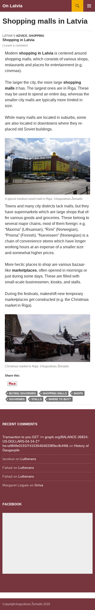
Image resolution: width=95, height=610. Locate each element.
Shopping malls (55, 393)
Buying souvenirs (22, 393)
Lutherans (28, 459)
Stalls (36, 399)
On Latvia (12, 5)
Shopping (36, 35)
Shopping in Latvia (18, 40)
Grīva (39, 485)
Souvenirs (17, 399)
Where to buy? (59, 399)
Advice (21, 35)
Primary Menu (89, 6)
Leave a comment (16, 45)
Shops (78, 393)
